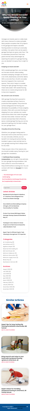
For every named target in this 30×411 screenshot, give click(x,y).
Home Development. (20, 406)
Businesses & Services (9, 262)
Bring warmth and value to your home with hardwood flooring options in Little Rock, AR (13, 358)
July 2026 (5, 271)
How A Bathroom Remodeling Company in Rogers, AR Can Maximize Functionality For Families (14, 206)
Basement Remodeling (9, 249)
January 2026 (7, 284)
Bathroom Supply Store (9, 257)
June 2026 (6, 273)
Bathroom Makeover (8, 253)
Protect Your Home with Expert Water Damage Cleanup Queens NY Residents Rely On (14, 215)
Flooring (25, 23)
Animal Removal (7, 244)
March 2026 (6, 280)
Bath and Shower (8, 251)
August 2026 (6, 269)
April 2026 (5, 278)
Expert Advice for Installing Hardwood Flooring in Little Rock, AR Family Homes (14, 390)
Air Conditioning (7, 242)
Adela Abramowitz (8, 23)
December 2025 (7, 287)
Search (24, 188)
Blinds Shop (6, 260)
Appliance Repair (7, 246)
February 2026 (7, 282)
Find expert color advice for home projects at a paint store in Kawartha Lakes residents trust (14, 225)
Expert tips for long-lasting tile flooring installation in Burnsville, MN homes (14, 326)
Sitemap (20, 408)
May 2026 (5, 276)
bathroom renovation (9, 255)
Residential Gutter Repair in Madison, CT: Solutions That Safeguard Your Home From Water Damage (14, 196)
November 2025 (7, 289)
